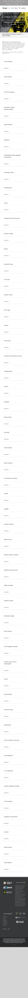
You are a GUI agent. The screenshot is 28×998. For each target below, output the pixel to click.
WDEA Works (8, 847)
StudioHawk (7, 725)
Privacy (4, 918)
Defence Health (8, 233)
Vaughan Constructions (10, 816)
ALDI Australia (8, 61)
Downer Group (8, 295)
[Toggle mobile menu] (25, 10)
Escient (6, 325)
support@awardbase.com (20, 1)
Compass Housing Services (12, 218)
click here (10, 49)
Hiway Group (7, 417)
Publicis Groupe (8, 600)
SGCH (6, 679)
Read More (6, 68)
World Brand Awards (19, 942)
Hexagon (6, 402)
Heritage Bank (8, 371)
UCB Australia (8, 801)
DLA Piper (7, 279)
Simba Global (8, 694)
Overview (5, 916)
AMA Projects (8, 77)
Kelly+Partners (8, 463)
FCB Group (7, 340)
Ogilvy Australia (8, 585)
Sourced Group (8, 709)
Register (4, 929)
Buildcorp (6, 140)
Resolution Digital (9, 616)
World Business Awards (9, 942)
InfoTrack (6, 432)
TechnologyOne (8, 755)
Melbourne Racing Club (11, 570)
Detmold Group (8, 264)
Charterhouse (8, 187)
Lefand (6, 493)
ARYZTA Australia (9, 92)
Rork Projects (8, 631)
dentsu (6, 249)
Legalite (6, 509)
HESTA (6, 386)
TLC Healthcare (8, 771)
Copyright (5, 920)
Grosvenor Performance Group (13, 356)
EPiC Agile (7, 310)
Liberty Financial (8, 524)
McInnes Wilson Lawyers (11, 555)
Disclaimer (5, 922)
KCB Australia (8, 447)
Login (9, 929)
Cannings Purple (9, 172)
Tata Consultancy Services (11, 740)
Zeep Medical (8, 862)
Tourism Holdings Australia (11, 786)
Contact (4, 924)
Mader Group (8, 539)
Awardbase (16, 938)
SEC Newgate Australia (10, 646)
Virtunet (6, 832)
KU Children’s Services (10, 478)
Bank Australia (8, 124)
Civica (6, 203)
